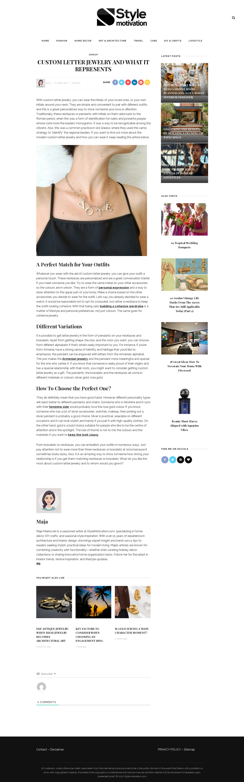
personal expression (114, 287)
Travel (138, 41)
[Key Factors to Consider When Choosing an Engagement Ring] (93, 602)
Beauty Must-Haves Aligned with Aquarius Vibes (184, 425)
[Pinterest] (39, 564)
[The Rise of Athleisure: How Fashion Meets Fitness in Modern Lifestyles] (184, 159)
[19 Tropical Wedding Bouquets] (184, 219)
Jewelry (93, 55)
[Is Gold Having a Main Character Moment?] (133, 602)
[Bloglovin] (188, 459)
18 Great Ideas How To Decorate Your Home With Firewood (184, 366)
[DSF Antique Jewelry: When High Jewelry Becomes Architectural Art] (54, 602)
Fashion (61, 41)
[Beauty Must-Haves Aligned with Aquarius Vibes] (184, 397)
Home (45, 41)
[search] (233, 17)
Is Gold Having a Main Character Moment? (132, 631)
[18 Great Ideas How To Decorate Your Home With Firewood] (184, 338)
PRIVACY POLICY (169, 749)
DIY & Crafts (172, 41)
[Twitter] (172, 459)
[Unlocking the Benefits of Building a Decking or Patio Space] (184, 119)
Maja (48, 83)
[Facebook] (37, 564)
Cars (153, 41)
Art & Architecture (112, 41)
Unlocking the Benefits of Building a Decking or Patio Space (183, 133)
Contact (41, 749)
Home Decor (82, 41)
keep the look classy (83, 434)
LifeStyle (195, 41)
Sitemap (189, 749)
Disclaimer (57, 749)
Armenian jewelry (75, 359)
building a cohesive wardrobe (121, 306)
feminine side (59, 407)
